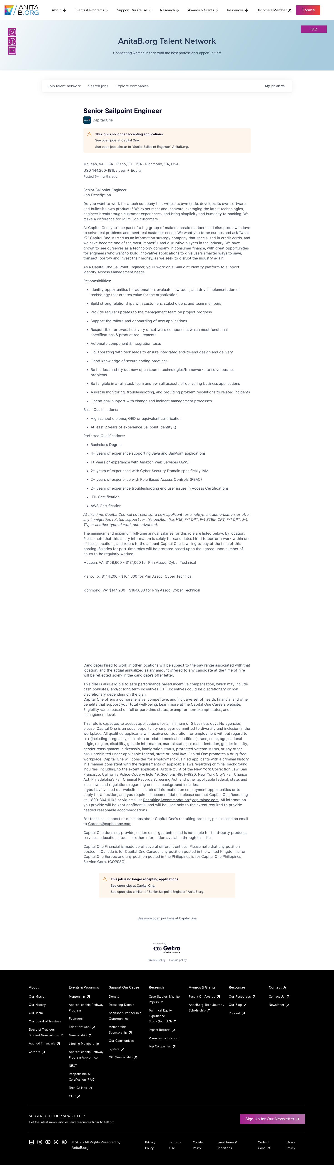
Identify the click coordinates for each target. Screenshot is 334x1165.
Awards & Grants (201, 10)
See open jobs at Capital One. (117, 140)
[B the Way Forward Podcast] (64, 1142)
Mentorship (77, 996)
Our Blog (235, 1004)
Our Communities (121, 1040)
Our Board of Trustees (45, 1021)
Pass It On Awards (202, 996)
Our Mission (37, 996)
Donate (114, 996)
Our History (37, 1004)
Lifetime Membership (84, 1043)
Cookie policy (178, 960)
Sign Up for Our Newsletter (269, 1119)
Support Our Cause (132, 10)
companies (132, 86)
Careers (34, 1051)
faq (313, 29)
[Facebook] (12, 41)
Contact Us (277, 996)
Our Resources (240, 996)
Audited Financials (42, 1043)
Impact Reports (159, 1029)
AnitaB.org (80, 1147)
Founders (76, 1018)
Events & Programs (89, 10)
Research (167, 10)
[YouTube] (48, 1142)
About (57, 10)
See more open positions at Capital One (167, 918)
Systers (114, 1049)
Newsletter (276, 1004)
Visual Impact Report (163, 1038)
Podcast (234, 1013)
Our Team (36, 1013)
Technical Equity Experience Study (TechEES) (160, 1016)
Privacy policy (156, 960)
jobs (98, 86)
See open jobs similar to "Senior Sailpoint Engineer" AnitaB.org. (142, 146)
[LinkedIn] (12, 50)
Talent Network (79, 1026)
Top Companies (160, 1046)
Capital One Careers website (215, 704)
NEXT (73, 1065)
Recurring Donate (122, 1004)
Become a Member (272, 10)
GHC (72, 1096)
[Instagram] (12, 32)
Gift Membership (120, 1057)
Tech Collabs (78, 1087)
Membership (78, 1035)
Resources (235, 10)
